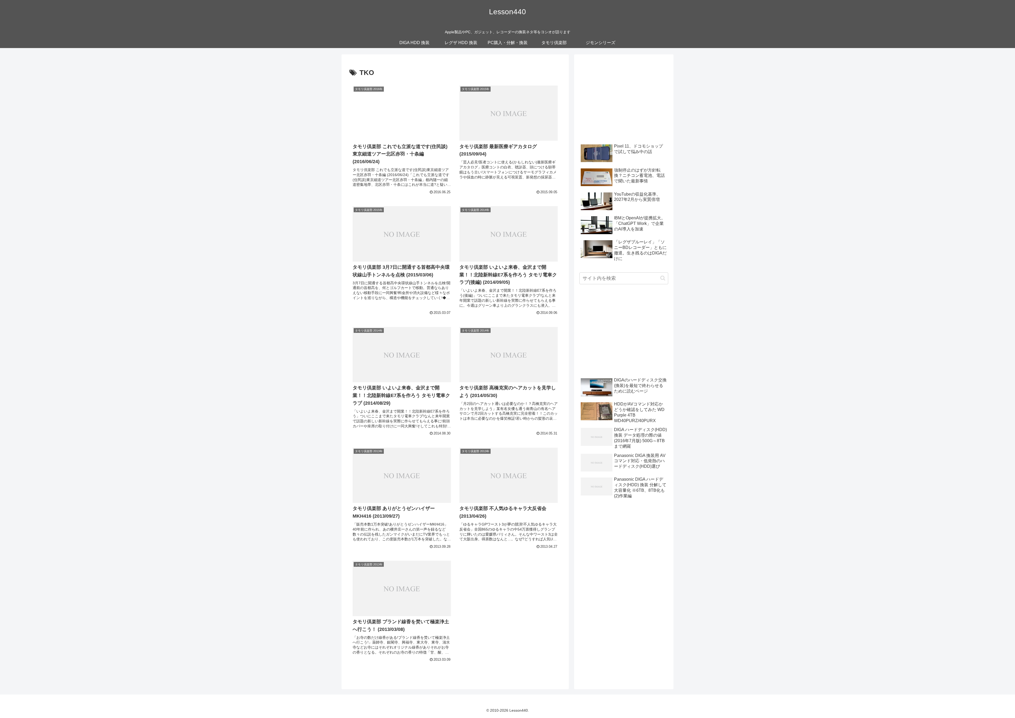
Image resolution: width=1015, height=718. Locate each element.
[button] (662, 278)
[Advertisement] (623, 97)
